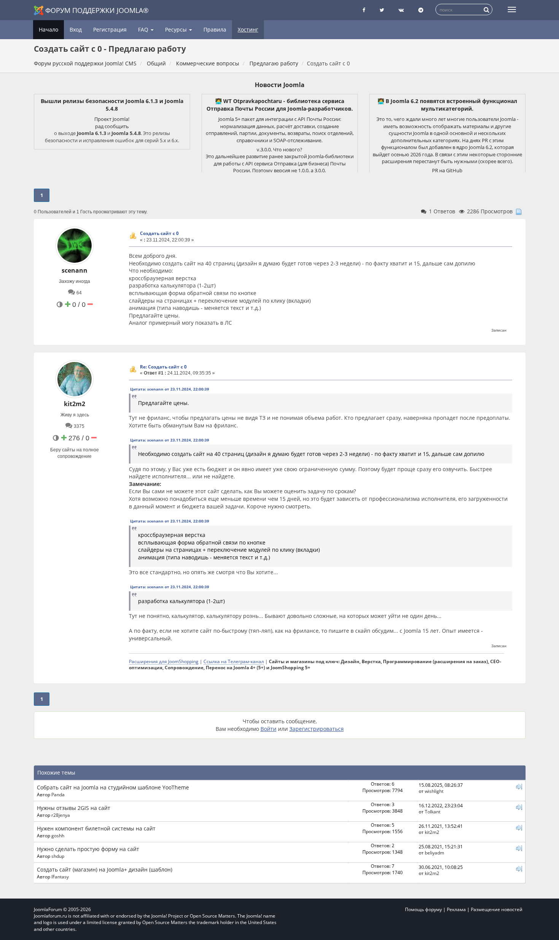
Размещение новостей (496, 909)
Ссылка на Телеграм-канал (233, 661)
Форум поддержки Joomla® (97, 10)
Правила (214, 29)
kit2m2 (74, 404)
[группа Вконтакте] (401, 10)
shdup (57, 856)
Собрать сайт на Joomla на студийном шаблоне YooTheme (113, 787)
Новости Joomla (280, 85)
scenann (74, 270)
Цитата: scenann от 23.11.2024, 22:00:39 (169, 389)
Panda (58, 794)
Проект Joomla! (111, 119)
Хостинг (248, 29)
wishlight (434, 791)
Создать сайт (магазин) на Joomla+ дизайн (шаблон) (104, 869)
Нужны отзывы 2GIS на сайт (73, 807)
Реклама (456, 909)
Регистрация (110, 29)
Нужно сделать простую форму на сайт (88, 849)
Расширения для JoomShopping (164, 661)
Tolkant (432, 811)
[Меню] (512, 9)
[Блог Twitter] (382, 10)
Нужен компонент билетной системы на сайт (96, 828)
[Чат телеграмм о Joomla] (421, 10)
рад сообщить (112, 126)
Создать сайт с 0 (159, 233)
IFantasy (60, 876)
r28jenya (60, 815)
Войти (268, 728)
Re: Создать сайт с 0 (163, 367)
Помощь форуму (423, 909)
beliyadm (434, 852)
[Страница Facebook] (364, 10)
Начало (48, 29)
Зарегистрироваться (316, 728)
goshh (57, 835)
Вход (76, 29)
